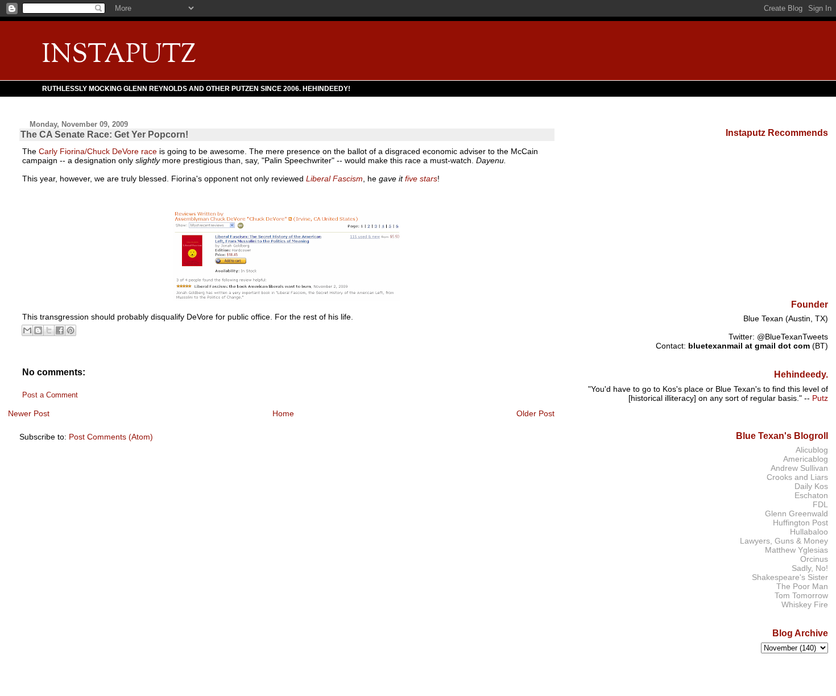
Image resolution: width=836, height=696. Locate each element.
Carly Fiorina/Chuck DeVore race (98, 151)
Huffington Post (800, 522)
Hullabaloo (809, 531)
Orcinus (814, 559)
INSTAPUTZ (119, 55)
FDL (820, 504)
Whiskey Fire (804, 604)
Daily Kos (811, 486)
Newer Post (28, 413)
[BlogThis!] (38, 330)
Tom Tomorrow (801, 595)
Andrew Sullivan (799, 468)
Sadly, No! (810, 568)
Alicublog (812, 449)
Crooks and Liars (797, 477)
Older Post (535, 413)
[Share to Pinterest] (70, 330)
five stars (421, 178)
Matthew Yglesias (796, 549)
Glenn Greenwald (796, 513)
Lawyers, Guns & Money (784, 540)
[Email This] (27, 330)
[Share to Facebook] (59, 330)
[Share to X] (49, 330)
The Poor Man (802, 586)
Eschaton (811, 495)
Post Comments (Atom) (111, 436)
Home (283, 413)
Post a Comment (50, 395)
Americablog (805, 458)
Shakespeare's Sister (790, 577)
